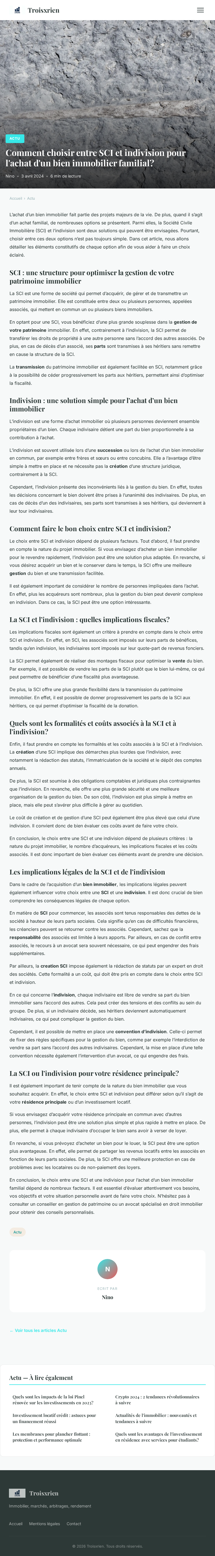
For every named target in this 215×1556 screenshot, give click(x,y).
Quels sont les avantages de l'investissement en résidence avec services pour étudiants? (158, 1437)
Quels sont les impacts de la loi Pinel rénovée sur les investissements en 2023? (53, 1399)
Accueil (16, 198)
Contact (74, 1523)
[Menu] (200, 10)
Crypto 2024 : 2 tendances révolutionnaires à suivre (157, 1399)
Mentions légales (44, 1523)
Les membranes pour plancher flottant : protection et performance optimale (51, 1437)
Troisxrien (43, 10)
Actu (15, 138)
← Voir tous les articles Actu (38, 1330)
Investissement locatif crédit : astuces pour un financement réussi (54, 1418)
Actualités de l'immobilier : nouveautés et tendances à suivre (156, 1418)
